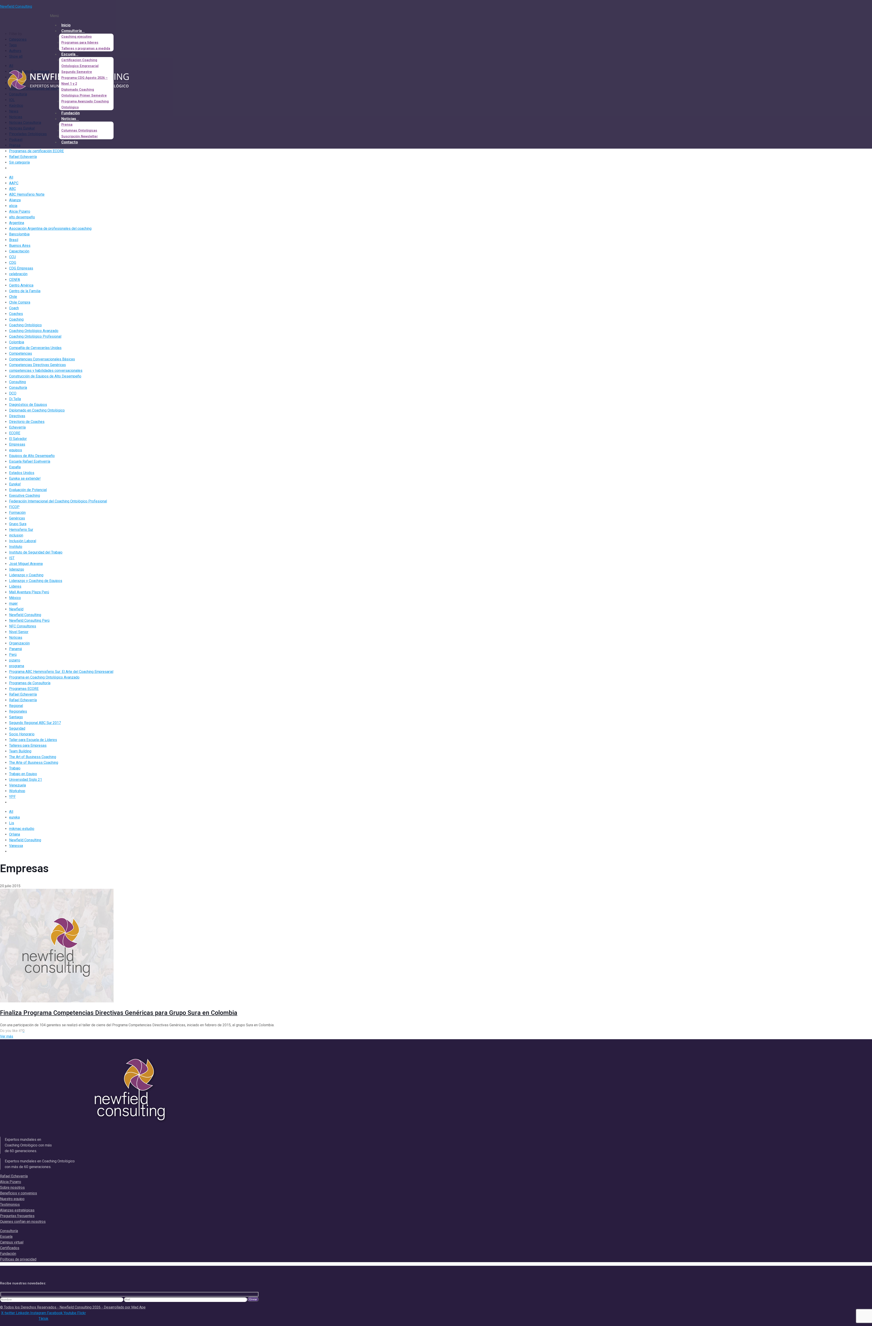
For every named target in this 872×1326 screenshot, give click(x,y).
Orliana (14, 834)
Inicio (66, 25)
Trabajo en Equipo (23, 774)
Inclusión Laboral (22, 541)
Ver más (6, 1036)
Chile (13, 297)
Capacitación (19, 251)
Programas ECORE (24, 689)
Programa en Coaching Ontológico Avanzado (44, 677)
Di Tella (15, 399)
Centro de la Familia (24, 291)
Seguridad (17, 728)
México (15, 598)
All (11, 177)
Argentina (16, 223)
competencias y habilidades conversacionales (45, 370)
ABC (12, 189)
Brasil (13, 240)
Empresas (17, 444)
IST (12, 558)
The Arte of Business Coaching (33, 762)
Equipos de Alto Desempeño (32, 456)
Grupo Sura (17, 524)
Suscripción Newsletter (79, 136)
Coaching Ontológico (25, 325)
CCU (12, 257)
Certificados (9, 1248)
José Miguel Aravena (26, 564)
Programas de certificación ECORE (36, 151)
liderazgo (16, 569)
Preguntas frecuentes (17, 1216)
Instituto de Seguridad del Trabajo (35, 552)
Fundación (70, 113)
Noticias (68, 118)
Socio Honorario (22, 734)
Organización (19, 643)
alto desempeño (22, 217)
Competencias (20, 353)
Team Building (20, 751)
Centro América (21, 285)
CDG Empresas (21, 268)
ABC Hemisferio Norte (27, 194)
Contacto (69, 142)
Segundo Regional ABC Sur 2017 (35, 723)
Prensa (66, 125)
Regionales (18, 711)
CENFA (14, 279)
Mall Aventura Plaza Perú (29, 592)
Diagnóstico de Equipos (28, 404)
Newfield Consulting (16, 6)
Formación (17, 512)
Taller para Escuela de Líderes (33, 740)
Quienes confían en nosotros (23, 1221)
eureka (14, 817)
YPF (12, 796)
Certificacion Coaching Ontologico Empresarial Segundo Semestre (80, 66)
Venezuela (17, 785)
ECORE (14, 433)
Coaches (16, 314)
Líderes (15, 586)
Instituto (15, 546)
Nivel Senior (18, 632)
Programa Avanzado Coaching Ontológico (85, 104)
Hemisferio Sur (21, 529)
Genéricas (17, 518)
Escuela (68, 54)
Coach (14, 308)
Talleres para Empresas (28, 745)
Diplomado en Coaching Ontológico (37, 410)
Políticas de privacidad (18, 1259)
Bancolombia (19, 234)
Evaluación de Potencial (28, 490)
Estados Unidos (21, 473)
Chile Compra (19, 302)
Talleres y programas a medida (85, 48)
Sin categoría (19, 162)
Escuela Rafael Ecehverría (29, 461)
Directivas (17, 416)
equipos (15, 450)
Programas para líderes (79, 43)
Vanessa (16, 846)
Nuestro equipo (12, 1199)
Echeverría (17, 427)
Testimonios (10, 1204)
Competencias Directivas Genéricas (37, 365)
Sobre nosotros (12, 1187)
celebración (18, 274)
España (15, 467)
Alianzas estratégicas (17, 1210)
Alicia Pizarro (19, 211)
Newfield (16, 609)
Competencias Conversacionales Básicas (42, 359)
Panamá (15, 649)
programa (16, 666)
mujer (13, 603)
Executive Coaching (24, 495)
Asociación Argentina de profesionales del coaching (50, 228)
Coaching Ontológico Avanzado (33, 331)
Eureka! (15, 484)
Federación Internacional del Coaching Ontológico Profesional (58, 501)
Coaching (16, 319)
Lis (11, 823)
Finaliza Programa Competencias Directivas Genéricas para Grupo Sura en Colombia (118, 1012)
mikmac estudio (21, 829)
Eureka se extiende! (25, 478)
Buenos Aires (19, 245)
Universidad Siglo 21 (25, 779)
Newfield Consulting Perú (29, 620)
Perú (13, 654)
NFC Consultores (22, 626)
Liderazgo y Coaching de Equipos (35, 581)
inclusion (16, 535)
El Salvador (18, 439)
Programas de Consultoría (29, 683)
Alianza (15, 200)
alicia (13, 206)
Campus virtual (11, 1242)
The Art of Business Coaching (32, 757)
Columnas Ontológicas (79, 130)
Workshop (17, 791)
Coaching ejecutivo (76, 37)
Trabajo (14, 768)
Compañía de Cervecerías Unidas (35, 348)
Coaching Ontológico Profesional (35, 336)
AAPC (13, 183)
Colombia (16, 342)
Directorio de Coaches (27, 422)
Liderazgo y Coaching (26, 575)
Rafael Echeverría (23, 157)
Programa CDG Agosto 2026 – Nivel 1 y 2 (84, 81)
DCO (12, 393)
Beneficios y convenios (18, 1193)
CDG (12, 262)
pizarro (14, 660)
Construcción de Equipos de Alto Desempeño (45, 376)
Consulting (17, 382)
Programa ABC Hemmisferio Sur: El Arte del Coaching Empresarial (61, 671)
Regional (16, 706)
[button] (125, 16)
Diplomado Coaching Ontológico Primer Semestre (84, 92)
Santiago (16, 717)
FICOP (14, 507)
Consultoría (71, 30)
